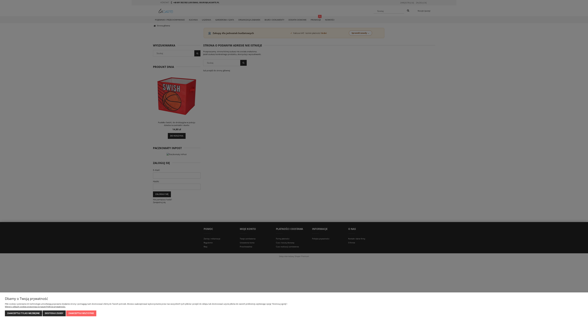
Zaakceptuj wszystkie (81, 313)
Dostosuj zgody (54, 313)
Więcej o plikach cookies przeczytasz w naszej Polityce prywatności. (35, 306)
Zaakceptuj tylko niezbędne (23, 313)
